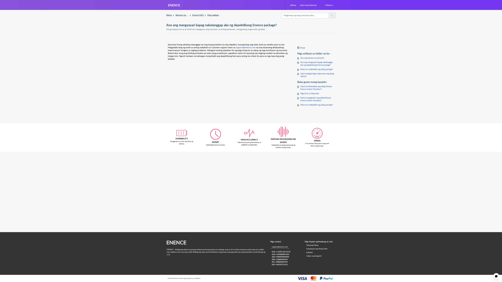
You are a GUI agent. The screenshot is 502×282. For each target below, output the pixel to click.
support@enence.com (280, 247)
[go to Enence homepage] (174, 5)
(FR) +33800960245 (280, 259)
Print (302, 48)
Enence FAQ (198, 15)
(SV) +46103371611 (280, 265)
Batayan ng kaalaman (185, 15)
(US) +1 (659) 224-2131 (281, 252)
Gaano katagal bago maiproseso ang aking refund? (317, 75)
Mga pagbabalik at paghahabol (221, 15)
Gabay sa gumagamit (314, 256)
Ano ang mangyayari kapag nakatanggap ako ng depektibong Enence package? (316, 63)
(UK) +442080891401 (280, 254)
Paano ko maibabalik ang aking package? (316, 69)
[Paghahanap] (332, 15)
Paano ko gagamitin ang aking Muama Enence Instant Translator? (315, 99)
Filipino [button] (328, 5)
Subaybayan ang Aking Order (317, 249)
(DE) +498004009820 (280, 257)
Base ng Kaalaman (308, 5)
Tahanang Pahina (312, 245)
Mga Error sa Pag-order (309, 94)
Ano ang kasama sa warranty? (312, 58)
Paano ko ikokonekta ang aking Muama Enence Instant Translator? (316, 88)
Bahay (293, 5)
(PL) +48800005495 (280, 262)
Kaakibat (309, 252)
